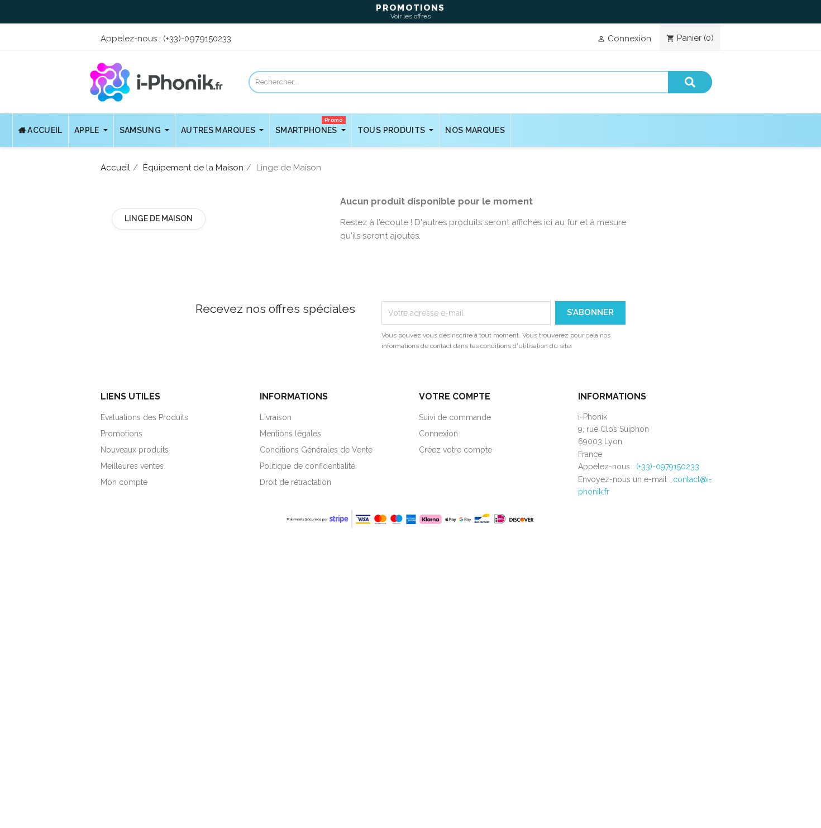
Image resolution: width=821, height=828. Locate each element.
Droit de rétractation (295, 482)
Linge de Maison (159, 218)
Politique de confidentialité (307, 465)
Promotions (121, 433)
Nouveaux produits (135, 449)
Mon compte (124, 482)
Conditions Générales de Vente (316, 449)
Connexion (438, 433)
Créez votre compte (455, 449)
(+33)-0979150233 (197, 39)
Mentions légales (290, 433)
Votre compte (454, 396)
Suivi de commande (455, 417)
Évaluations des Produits (144, 417)
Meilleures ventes (132, 465)
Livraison (276, 417)
